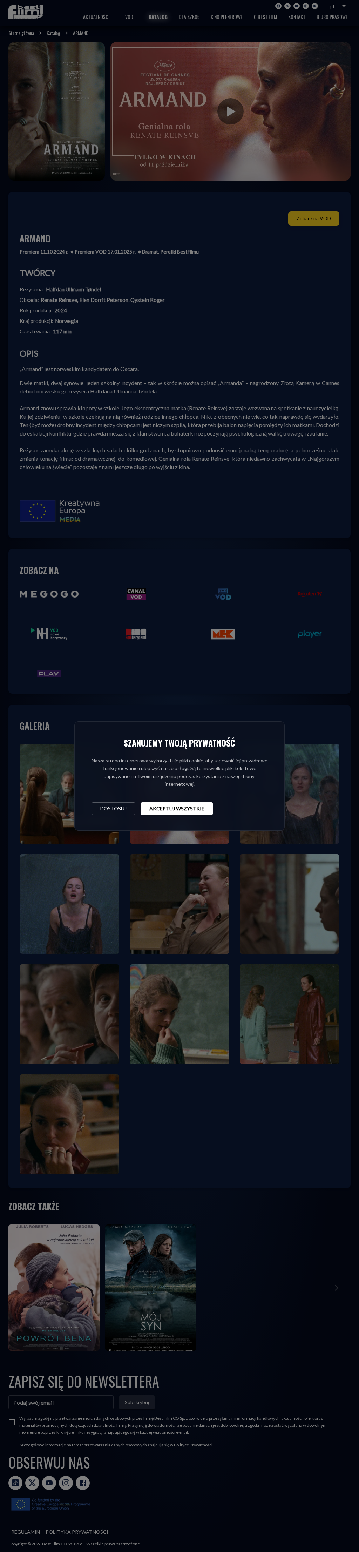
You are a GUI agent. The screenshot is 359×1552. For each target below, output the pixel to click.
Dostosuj (113, 808)
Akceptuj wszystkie (176, 808)
